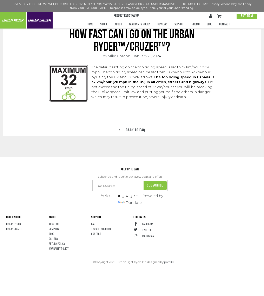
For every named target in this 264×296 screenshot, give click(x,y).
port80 (169, 262)
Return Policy (57, 244)
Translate (134, 203)
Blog (209, 24)
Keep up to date (130, 169)
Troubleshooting (101, 229)
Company (54, 229)
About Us (54, 224)
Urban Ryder (13, 20)
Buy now (247, 16)
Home (90, 24)
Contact (224, 24)
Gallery (53, 239)
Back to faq (135, 130)
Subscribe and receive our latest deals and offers (130, 176)
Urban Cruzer (40, 20)
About (119, 24)
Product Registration (126, 16)
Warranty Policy (141, 24)
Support (181, 24)
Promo (196, 24)
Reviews (162, 24)
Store (103, 24)
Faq (93, 224)
